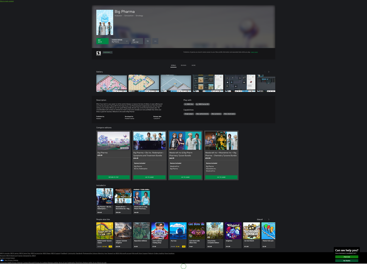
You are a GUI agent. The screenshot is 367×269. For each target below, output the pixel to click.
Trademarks (71, 262)
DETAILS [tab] (173, 65)
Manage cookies (52, 262)
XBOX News (47, 253)
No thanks (346, 261)
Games (20, 256)
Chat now (347, 257)
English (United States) (7, 258)
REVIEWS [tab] (183, 65)
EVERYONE (106, 52)
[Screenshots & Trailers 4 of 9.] (208, 83)
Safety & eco (92, 262)
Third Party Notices (81, 262)
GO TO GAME (149, 177)
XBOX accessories (36, 253)
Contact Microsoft (29, 262)
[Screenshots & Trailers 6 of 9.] (272, 83)
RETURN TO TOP (113, 177)
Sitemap (20, 262)
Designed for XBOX (29, 256)
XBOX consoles (5, 253)
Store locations (169, 253)
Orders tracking (159, 253)
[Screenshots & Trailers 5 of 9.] (240, 83)
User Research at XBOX (112, 253)
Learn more (254, 52)
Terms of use (63, 262)
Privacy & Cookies (41, 262)
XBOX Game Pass (24, 253)
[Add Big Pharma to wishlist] (148, 41)
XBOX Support (55, 253)
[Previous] (265, 71)
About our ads (101, 262)
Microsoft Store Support (140, 253)
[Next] (269, 71)
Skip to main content (7, 1)
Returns (150, 253)
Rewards (3, 256)
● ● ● (155, 41)
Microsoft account (126, 253)
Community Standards (74, 253)
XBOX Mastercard (12, 256)
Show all (260, 219)
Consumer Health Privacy (8, 262)
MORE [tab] (193, 65)
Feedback (64, 253)
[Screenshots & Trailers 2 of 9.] (143, 83)
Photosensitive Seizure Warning (93, 253)
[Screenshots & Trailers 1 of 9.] (111, 83)
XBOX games (14, 253)
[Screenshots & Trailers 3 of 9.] (176, 83)
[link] (104, 201)
